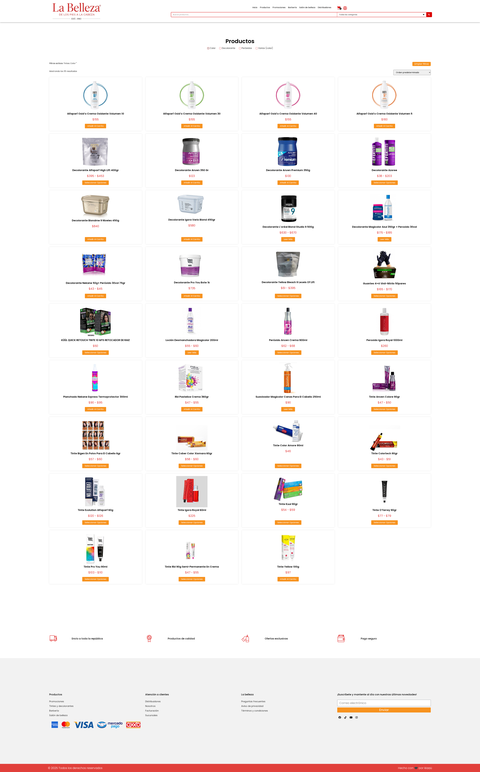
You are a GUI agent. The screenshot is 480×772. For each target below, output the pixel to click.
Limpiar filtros (421, 63)
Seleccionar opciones (95, 182)
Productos (265, 7)
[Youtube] (351, 717)
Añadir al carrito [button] (95, 126)
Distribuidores (324, 7)
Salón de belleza (307, 7)
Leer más (288, 239)
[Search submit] (429, 14)
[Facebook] (339, 717)
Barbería (292, 7)
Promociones (279, 7)
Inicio (254, 7)
